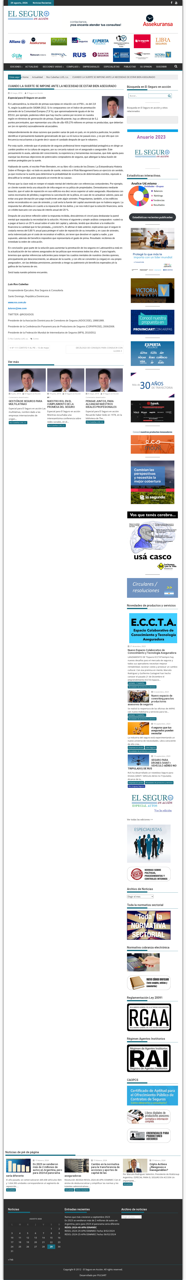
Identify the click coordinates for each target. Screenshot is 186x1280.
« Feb (10, 1259)
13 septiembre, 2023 (161, 756)
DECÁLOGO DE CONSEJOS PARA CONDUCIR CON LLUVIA (99, 349)
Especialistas (111, 66)
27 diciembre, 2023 (138, 646)
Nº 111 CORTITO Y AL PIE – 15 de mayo (30, 347)
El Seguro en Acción (35, 93)
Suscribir (161, 66)
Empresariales (91, 66)
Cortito (36, 338)
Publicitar (130, 66)
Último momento (82, 1190)
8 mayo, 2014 (93, 393)
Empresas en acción (136, 747)
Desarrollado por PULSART (93, 1275)
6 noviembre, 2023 (161, 692)
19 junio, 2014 (55, 393)
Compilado (72, 66)
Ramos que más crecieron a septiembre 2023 (87, 1216)
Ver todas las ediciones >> (140, 819)
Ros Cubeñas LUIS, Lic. (19, 338)
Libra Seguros (151, 747)
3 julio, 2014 (16, 393)
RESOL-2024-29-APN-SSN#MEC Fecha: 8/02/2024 (90, 1230)
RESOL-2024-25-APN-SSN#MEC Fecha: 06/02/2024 (90, 1234)
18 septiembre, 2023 (161, 724)
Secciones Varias (52, 66)
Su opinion (146, 66)
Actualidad (31, 66)
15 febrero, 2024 (42, 1160)
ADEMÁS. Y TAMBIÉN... (137, 683)
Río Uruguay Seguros (136, 786)
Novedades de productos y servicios (142, 687)
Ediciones (15, 66)
